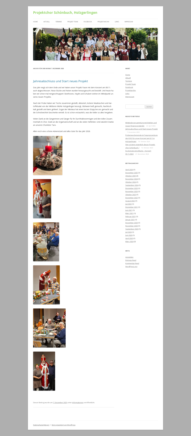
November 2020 (131, 226)
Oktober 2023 (130, 194)
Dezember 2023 (131, 188)
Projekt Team (72, 22)
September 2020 (131, 229)
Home (35, 22)
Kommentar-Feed (132, 263)
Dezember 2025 (131, 173)
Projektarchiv (103, 22)
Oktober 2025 (130, 176)
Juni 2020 (128, 235)
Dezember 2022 (131, 198)
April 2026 (129, 169)
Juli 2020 (128, 232)
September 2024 (131, 185)
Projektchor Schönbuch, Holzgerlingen (65, 12)
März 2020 (129, 241)
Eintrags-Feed (130, 260)
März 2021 (129, 213)
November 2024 (131, 179)
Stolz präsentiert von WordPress (63, 425)
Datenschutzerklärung (41, 425)
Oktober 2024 (130, 182)
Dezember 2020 (131, 223)
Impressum (129, 22)
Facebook (88, 22)
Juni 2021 (128, 210)
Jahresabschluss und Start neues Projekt (60, 81)
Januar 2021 (130, 219)
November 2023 (131, 191)
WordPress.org (131, 266)
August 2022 (130, 201)
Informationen (77, 402)
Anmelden (129, 257)
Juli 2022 (128, 204)
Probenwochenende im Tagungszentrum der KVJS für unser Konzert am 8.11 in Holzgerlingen (141, 138)
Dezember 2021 (131, 207)
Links (117, 22)
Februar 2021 (130, 216)
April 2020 (129, 238)
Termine (58, 22)
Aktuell (46, 22)
